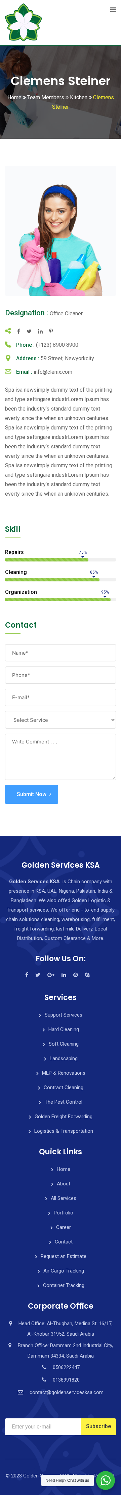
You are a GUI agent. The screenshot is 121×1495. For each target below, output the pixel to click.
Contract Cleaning (63, 1087)
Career (63, 1227)
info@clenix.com (53, 372)
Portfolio (63, 1213)
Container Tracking (63, 1285)
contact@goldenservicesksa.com (67, 1392)
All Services (63, 1198)
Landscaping (64, 1058)
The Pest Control (63, 1102)
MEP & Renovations (63, 1073)
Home (63, 1169)
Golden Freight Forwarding (63, 1116)
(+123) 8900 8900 (57, 345)
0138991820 (66, 1380)
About (63, 1184)
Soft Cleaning (64, 1044)
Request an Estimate (63, 1256)
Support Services (63, 1015)
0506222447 (66, 1367)
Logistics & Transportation (63, 1131)
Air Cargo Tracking (63, 1271)
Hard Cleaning (63, 1029)
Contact (64, 1242)
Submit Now (31, 794)
